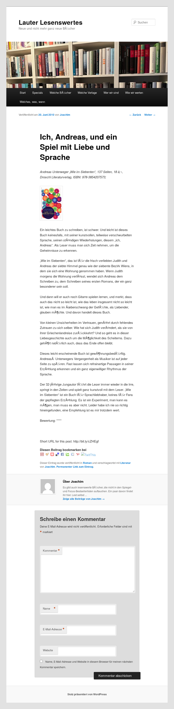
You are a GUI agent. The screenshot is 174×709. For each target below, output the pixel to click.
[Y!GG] (47, 454)
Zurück (135, 115)
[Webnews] (52, 454)
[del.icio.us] (57, 454)
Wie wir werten (134, 93)
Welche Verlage (87, 93)
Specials (37, 93)
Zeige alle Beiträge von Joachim (84, 499)
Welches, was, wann (32, 102)
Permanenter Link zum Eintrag (74, 467)
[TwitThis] (88, 454)
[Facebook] (62, 454)
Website (48, 650)
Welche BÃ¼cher (60, 93)
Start (23, 93)
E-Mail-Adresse (54, 629)
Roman (87, 463)
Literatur (125, 463)
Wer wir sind (111, 93)
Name (49, 608)
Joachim (65, 115)
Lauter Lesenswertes (51, 22)
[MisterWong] (42, 454)
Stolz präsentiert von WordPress (87, 694)
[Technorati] (67, 454)
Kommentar (51, 550)
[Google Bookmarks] (72, 454)
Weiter (149, 115)
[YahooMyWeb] (77, 454)
